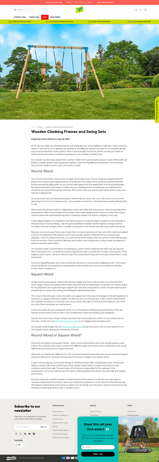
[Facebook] (16, 434)
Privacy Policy (58, 411)
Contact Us (131, 411)
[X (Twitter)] (20, 434)
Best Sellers (55, 17)
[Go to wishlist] (140, 9)
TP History (94, 415)
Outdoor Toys (19, 17)
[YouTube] (29, 434)
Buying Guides (133, 415)
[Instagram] (34, 434)
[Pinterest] (25, 434)
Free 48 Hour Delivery (22, 21)
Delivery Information (60, 423)
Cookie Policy (58, 419)
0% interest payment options (61, 21)
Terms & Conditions (60, 415)
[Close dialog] (156, 419)
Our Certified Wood (60, 434)
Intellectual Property (60, 430)
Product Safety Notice (61, 438)
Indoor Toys (34, 17)
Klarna (55, 426)
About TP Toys (95, 411)
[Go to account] (136, 9)
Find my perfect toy (157, 109)
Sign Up (43, 427)
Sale (45, 17)
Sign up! (98, 454)
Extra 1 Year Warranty (100, 21)
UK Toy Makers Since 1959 (141, 21)
